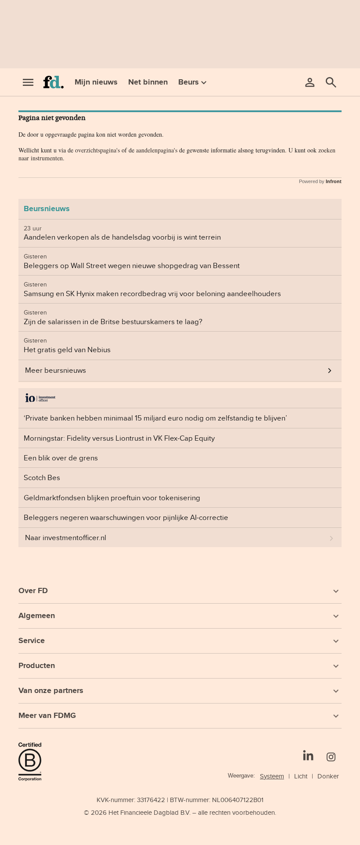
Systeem (272, 776)
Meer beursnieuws (55, 370)
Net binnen (148, 82)
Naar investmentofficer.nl (65, 537)
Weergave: (241, 775)
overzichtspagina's (97, 150)
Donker (328, 776)
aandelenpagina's (156, 150)
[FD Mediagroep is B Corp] (33, 761)
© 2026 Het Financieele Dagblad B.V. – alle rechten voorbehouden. (180, 812)
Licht (300, 776)
